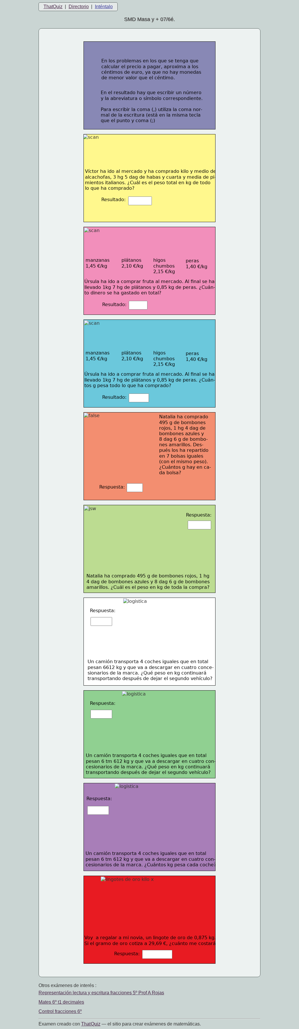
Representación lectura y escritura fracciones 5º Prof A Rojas (101, 992)
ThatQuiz (53, 6)
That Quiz (90, 1023)
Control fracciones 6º (60, 1011)
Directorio (79, 6)
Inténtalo (104, 6)
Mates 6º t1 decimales (61, 1002)
